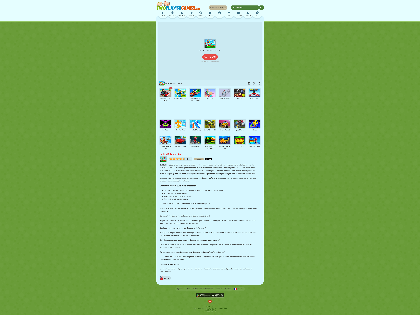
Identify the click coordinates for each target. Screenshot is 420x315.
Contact (228, 289)
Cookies (219, 289)
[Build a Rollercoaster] (210, 51)
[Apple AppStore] (217, 295)
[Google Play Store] (203, 295)
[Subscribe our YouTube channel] (210, 302)
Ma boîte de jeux (216, 8)
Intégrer (200, 159)
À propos (180, 289)
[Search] (261, 7)
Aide (188, 289)
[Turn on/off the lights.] (254, 83)
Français (240, 289)
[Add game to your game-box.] (249, 83)
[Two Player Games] (178, 5)
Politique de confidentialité (203, 289)
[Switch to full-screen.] (258, 83)
